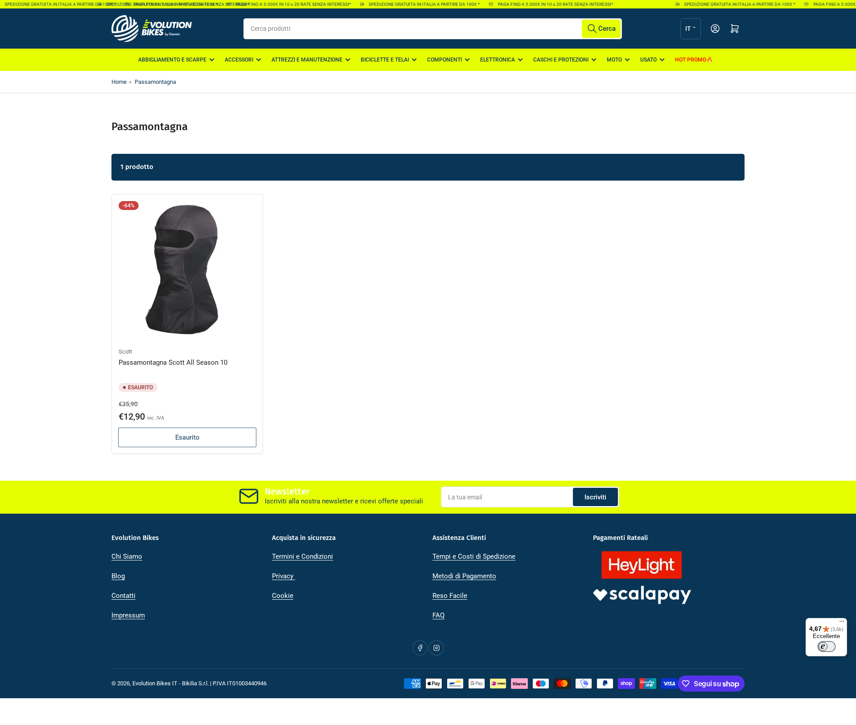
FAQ (438, 615)
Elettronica (497, 60)
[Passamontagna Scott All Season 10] (187, 269)
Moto (614, 60)
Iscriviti (595, 497)
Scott (125, 351)
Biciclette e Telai (385, 60)
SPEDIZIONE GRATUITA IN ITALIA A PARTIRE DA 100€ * (155, 4)
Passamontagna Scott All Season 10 (173, 362)
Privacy (283, 576)
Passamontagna (155, 81)
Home (119, 81)
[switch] (826, 646)
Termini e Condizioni (302, 556)
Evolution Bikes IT (154, 683)
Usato (648, 60)
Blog (118, 576)
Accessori (239, 60)
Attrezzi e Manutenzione (307, 60)
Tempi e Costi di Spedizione (473, 556)
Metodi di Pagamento (464, 576)
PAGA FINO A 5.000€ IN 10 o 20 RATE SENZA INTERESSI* (287, 4)
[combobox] (432, 28)
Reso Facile (449, 596)
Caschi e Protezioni (560, 60)
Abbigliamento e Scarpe (172, 60)
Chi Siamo (126, 556)
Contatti (123, 596)
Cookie (282, 596)
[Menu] (841, 623)
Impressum (128, 615)
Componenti (444, 60)
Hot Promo (690, 60)
